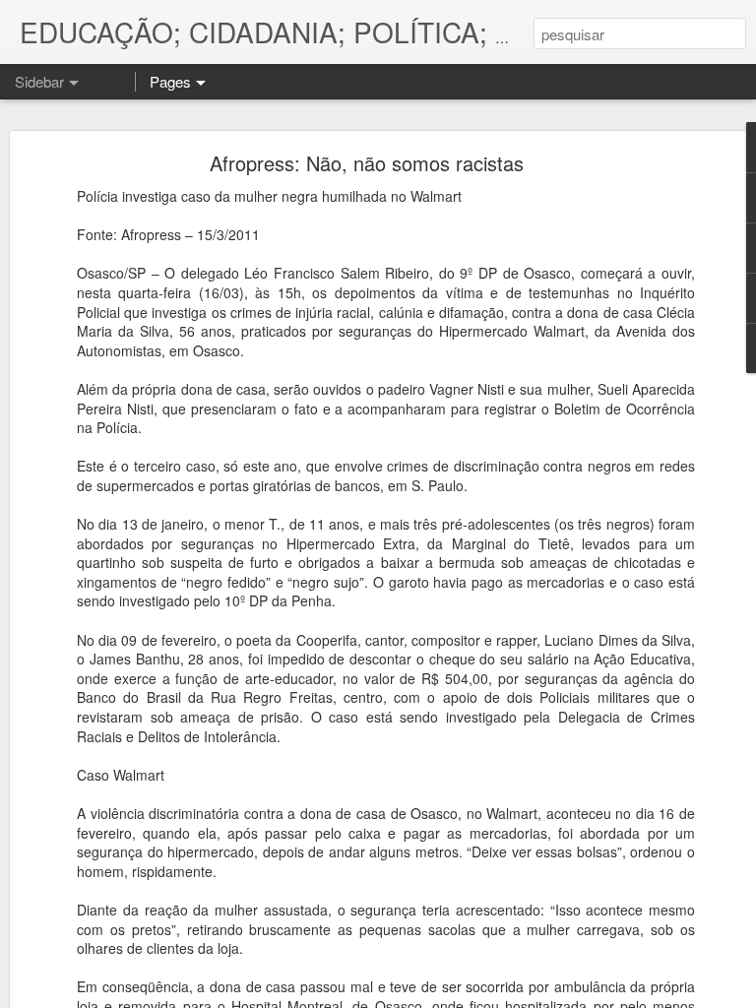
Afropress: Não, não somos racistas (367, 163)
